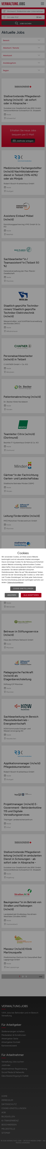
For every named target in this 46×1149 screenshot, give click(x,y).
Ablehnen (11, 595)
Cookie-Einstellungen (23, 589)
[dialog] (23, 574)
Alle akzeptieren (31, 595)
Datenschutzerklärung (15, 582)
